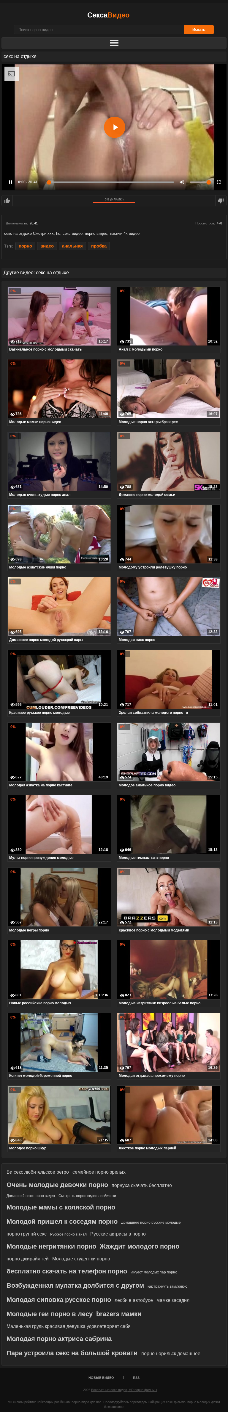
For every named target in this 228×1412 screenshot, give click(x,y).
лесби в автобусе (134, 1300)
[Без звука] (182, 182)
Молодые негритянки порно (51, 1246)
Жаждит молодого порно (139, 1246)
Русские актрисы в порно (118, 1233)
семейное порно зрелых (99, 1172)
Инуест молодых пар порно (154, 1272)
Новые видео (101, 1377)
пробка (99, 246)
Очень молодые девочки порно (57, 1184)
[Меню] (114, 43)
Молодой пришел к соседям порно (62, 1221)
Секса (108, 15)
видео (47, 246)
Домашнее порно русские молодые (151, 1222)
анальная (72, 246)
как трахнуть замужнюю (167, 1286)
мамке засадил (172, 1300)
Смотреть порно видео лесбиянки (87, 1196)
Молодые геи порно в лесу (50, 1314)
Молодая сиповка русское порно (59, 1299)
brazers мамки (119, 1314)
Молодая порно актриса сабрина (59, 1338)
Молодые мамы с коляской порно (61, 1207)
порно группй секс (27, 1233)
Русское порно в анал (68, 1234)
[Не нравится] (221, 200)
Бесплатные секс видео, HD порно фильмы (124, 1390)
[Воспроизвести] (114, 127)
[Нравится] (7, 200)
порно (25, 246)
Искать (198, 29)
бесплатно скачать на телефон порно (67, 1271)
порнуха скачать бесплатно (142, 1185)
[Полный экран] (218, 182)
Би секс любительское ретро (38, 1172)
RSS (136, 1377)
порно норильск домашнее (170, 1353)
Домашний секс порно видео (31, 1196)
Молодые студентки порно (81, 1258)
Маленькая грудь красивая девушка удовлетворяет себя (69, 1326)
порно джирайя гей (28, 1258)
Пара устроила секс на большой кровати (72, 1353)
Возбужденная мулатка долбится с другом (75, 1285)
